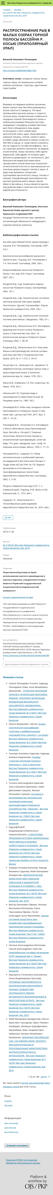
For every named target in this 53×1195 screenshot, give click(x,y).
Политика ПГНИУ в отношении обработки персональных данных (23, 1161)
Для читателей (11, 1123)
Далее (44, 1076)
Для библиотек (11, 1132)
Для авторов (10, 1127)
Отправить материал (17, 1145)
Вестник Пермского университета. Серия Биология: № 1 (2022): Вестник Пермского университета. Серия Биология (28, 816)
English (8, 1101)
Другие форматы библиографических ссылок (26, 664)
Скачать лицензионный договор (18, 597)
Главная (6, 9)
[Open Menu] (3, 3)
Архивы (17, 9)
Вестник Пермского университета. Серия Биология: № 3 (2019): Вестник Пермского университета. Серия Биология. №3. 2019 (27, 1063)
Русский (8, 1105)
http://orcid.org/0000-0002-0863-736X (19, 70)
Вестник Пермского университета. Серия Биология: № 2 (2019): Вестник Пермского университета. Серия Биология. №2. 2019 (26, 1008)
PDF (9, 517)
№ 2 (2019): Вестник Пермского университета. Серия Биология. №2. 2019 (24, 14)
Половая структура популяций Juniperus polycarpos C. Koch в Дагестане (25, 761)
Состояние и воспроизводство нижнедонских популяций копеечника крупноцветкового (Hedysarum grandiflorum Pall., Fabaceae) (26, 801)
